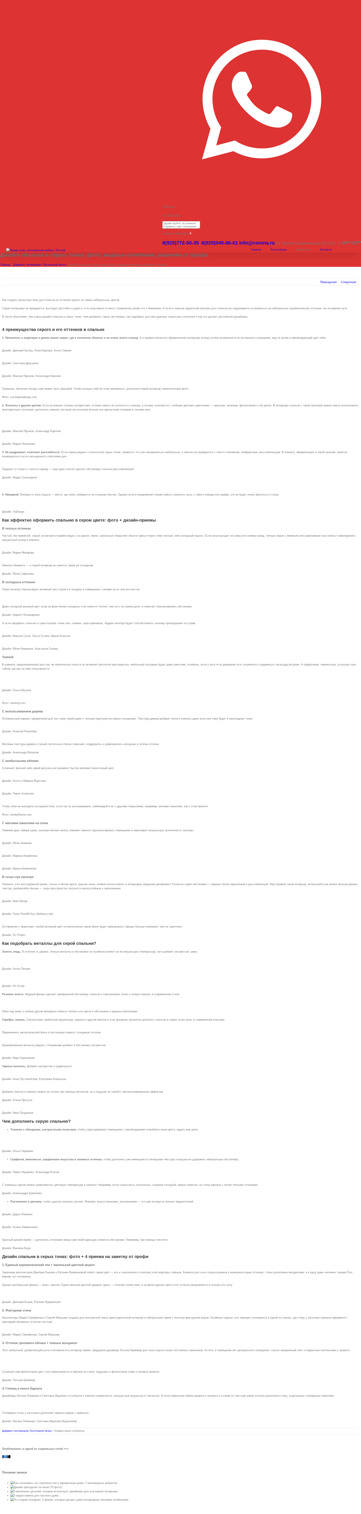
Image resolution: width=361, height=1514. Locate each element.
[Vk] (7, 1456)
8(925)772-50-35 (180, 243)
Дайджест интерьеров (15, 1430)
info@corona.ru (257, 243)
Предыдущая (328, 282)
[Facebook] (3, 1456)
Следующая (348, 282)
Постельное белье (41, 1430)
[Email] (9, 1456)
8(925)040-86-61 (219, 243)
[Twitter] (5, 1456)
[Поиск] (354, 249)
